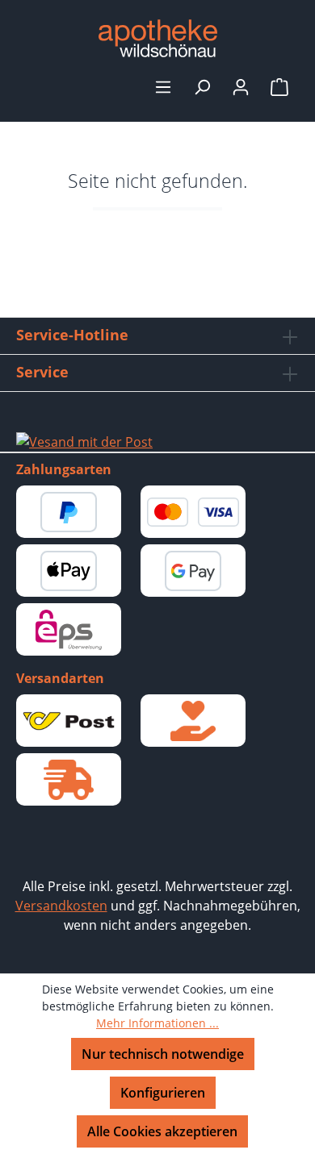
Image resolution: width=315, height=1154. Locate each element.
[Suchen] (202, 86)
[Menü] (163, 86)
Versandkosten (61, 905)
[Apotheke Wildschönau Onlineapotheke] (157, 38)
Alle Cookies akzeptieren (162, 1131)
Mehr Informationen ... (157, 1023)
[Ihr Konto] (240, 86)
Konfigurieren (162, 1093)
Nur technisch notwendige (163, 1054)
